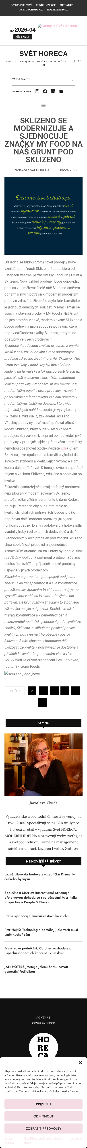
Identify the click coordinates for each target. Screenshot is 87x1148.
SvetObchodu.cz (31, 9)
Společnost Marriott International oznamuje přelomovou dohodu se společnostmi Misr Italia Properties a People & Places (40, 898)
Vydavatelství (21, 5)
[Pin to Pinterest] (64, 690)
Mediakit (66, 5)
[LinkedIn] (53, 91)
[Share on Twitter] (54, 690)
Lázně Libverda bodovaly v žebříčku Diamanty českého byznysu (39, 876)
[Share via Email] (42, 702)
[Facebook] (45, 91)
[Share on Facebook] (43, 690)
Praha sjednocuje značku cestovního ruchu (36, 916)
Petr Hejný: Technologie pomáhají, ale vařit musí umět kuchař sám (41, 932)
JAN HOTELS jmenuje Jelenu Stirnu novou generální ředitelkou (36, 969)
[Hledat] (71, 79)
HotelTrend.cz (57, 9)
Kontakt (43, 1017)
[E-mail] (61, 91)
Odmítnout (43, 1116)
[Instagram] (37, 91)
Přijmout (43, 1104)
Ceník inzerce (46, 5)
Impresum (76, 1138)
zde (64, 448)
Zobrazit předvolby (43, 1128)
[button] (80, 1062)
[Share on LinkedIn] (75, 690)
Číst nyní (22, 37)
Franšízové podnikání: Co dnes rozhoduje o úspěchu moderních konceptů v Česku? (37, 950)
